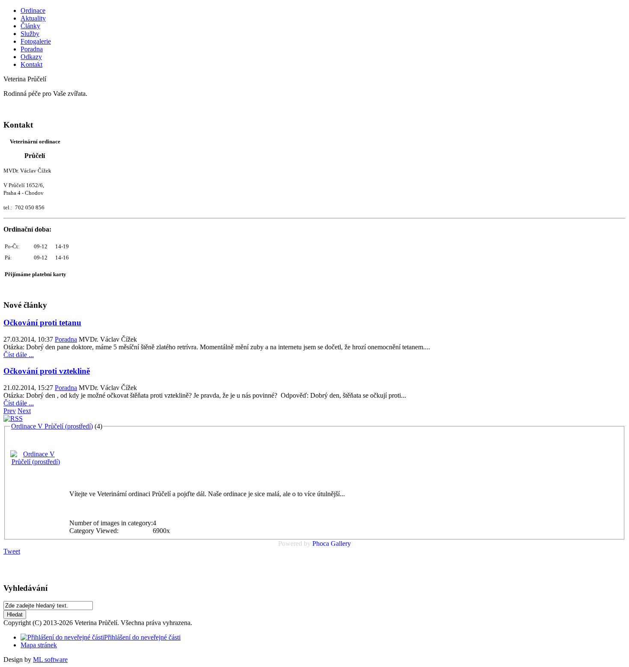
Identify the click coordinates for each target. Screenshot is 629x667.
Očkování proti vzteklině (46, 370)
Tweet (11, 551)
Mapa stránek (39, 645)
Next (24, 410)
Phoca (320, 543)
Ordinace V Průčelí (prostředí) (52, 426)
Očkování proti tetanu (42, 322)
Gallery (341, 543)
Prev (9, 410)
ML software (50, 659)
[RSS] (13, 418)
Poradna (66, 339)
